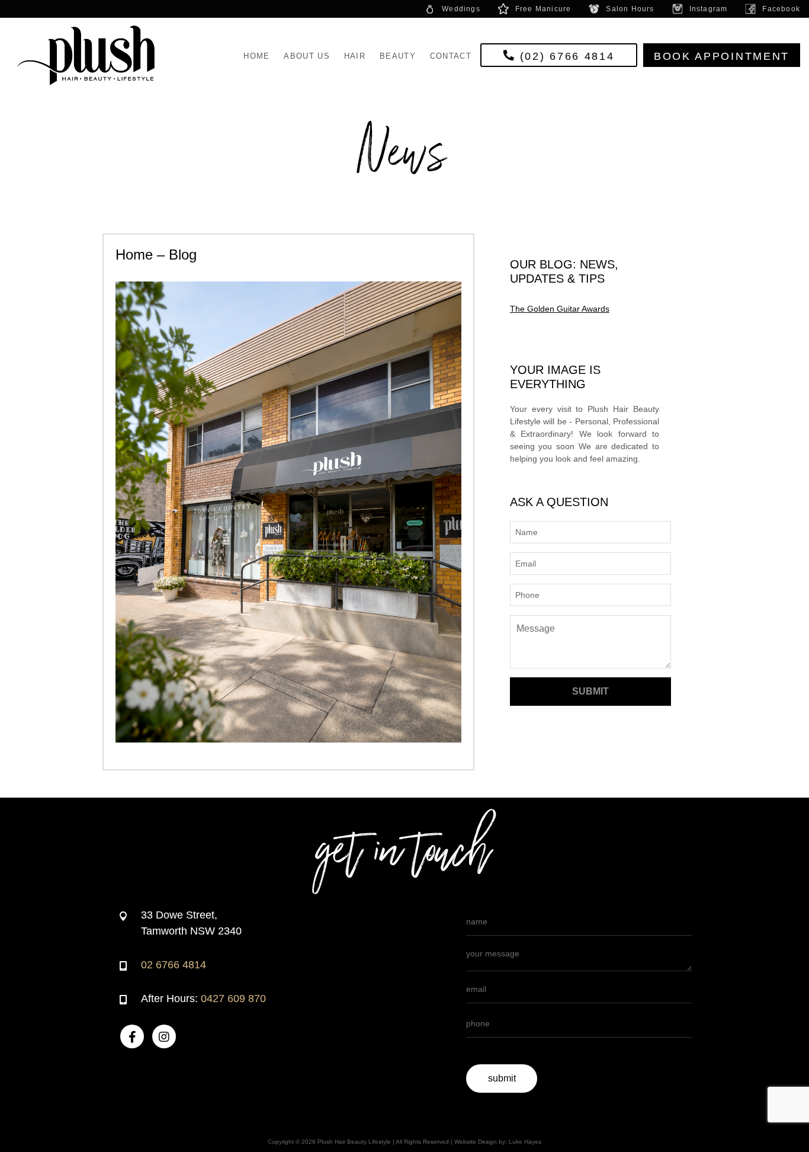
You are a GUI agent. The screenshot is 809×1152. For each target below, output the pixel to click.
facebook (781, 9)
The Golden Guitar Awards (559, 308)
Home (256, 56)
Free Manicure (543, 9)
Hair (354, 56)
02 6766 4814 (173, 965)
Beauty (398, 56)
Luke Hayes (525, 1141)
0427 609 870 (233, 998)
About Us (306, 56)
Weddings (461, 9)
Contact (450, 56)
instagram (708, 9)
